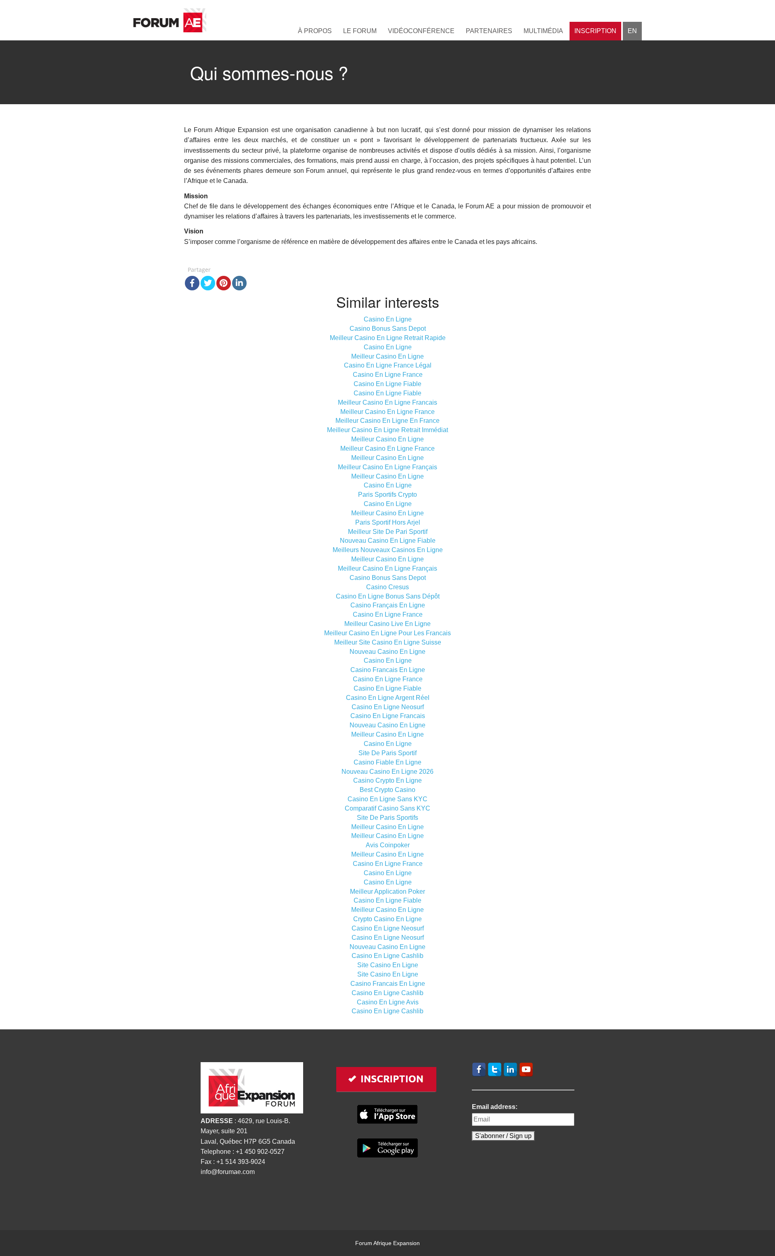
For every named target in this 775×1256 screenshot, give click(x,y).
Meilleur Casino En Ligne (387, 356)
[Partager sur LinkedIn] (239, 283)
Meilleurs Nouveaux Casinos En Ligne (388, 549)
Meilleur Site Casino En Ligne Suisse (387, 642)
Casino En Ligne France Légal (387, 365)
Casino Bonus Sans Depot (388, 328)
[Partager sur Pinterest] (223, 283)
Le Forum (360, 30)
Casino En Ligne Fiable (387, 383)
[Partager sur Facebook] (192, 283)
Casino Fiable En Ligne (387, 762)
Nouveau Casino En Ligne (387, 651)
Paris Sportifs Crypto (387, 494)
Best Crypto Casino (387, 789)
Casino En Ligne (388, 319)
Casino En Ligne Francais (387, 715)
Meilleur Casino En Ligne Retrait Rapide (388, 337)
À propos (315, 30)
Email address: (494, 1106)
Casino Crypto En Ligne (387, 780)
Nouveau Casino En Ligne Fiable (388, 540)
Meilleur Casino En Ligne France (387, 411)
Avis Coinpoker (388, 845)
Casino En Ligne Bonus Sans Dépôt (388, 596)
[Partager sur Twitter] (208, 283)
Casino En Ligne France (388, 374)
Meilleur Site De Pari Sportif (387, 531)
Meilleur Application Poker (387, 891)
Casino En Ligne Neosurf (388, 707)
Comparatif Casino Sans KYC (387, 808)
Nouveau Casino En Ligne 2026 (387, 771)
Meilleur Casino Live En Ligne (387, 623)
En (632, 30)
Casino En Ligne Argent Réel (387, 697)
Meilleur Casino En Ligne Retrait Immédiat (387, 429)
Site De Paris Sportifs (387, 817)
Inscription (595, 30)
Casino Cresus (387, 587)
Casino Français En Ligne (387, 605)
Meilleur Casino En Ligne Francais (387, 402)
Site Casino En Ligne (387, 965)
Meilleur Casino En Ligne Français (387, 467)
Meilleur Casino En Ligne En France (387, 420)
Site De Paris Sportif (387, 753)
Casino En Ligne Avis (388, 1002)
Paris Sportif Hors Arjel (387, 522)
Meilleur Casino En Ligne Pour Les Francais (387, 633)
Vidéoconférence (421, 30)
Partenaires (489, 30)
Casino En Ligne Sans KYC (387, 799)
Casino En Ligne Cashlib (387, 955)
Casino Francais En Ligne (387, 669)
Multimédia (543, 30)
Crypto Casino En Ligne (387, 919)
